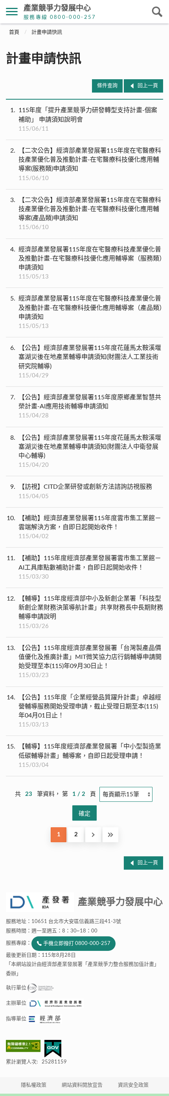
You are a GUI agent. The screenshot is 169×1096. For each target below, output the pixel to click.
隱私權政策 (33, 1085)
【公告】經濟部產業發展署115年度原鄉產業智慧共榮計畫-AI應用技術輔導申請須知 (85, 406)
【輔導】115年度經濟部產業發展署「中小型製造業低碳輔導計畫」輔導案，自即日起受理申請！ (84, 755)
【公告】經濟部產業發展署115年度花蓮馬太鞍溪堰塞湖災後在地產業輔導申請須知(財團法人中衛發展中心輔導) (85, 451)
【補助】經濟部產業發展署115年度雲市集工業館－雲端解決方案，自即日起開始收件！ (84, 527)
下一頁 (93, 834)
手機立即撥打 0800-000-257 (76, 943)
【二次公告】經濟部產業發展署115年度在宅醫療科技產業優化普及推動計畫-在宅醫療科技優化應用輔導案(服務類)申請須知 (85, 164)
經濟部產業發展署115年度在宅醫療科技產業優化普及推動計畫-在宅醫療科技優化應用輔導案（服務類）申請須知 (86, 263)
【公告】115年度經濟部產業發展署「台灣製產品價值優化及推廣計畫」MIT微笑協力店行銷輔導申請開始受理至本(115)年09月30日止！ (84, 662)
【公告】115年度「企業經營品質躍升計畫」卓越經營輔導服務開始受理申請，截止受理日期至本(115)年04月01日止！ (84, 711)
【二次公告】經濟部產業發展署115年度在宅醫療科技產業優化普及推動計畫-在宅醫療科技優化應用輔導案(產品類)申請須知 (85, 214)
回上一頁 (148, 85)
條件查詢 (107, 85)
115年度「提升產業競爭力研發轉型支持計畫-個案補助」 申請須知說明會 (83, 119)
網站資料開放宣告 (82, 1085)
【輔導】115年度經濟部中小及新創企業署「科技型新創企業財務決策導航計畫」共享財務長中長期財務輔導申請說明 (85, 612)
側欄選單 (12, 12)
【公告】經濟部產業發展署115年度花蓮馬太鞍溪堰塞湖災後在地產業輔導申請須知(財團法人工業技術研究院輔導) (85, 362)
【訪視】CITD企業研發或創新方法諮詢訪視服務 (81, 491)
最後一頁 (110, 834)
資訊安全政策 (133, 1085)
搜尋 (157, 12)
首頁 (14, 32)
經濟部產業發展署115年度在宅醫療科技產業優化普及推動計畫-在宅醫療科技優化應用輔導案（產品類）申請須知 (86, 312)
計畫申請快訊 (46, 32)
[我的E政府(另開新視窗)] (52, 1049)
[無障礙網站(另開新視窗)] (25, 1046)
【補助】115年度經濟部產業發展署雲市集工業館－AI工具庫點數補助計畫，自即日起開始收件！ (84, 567)
